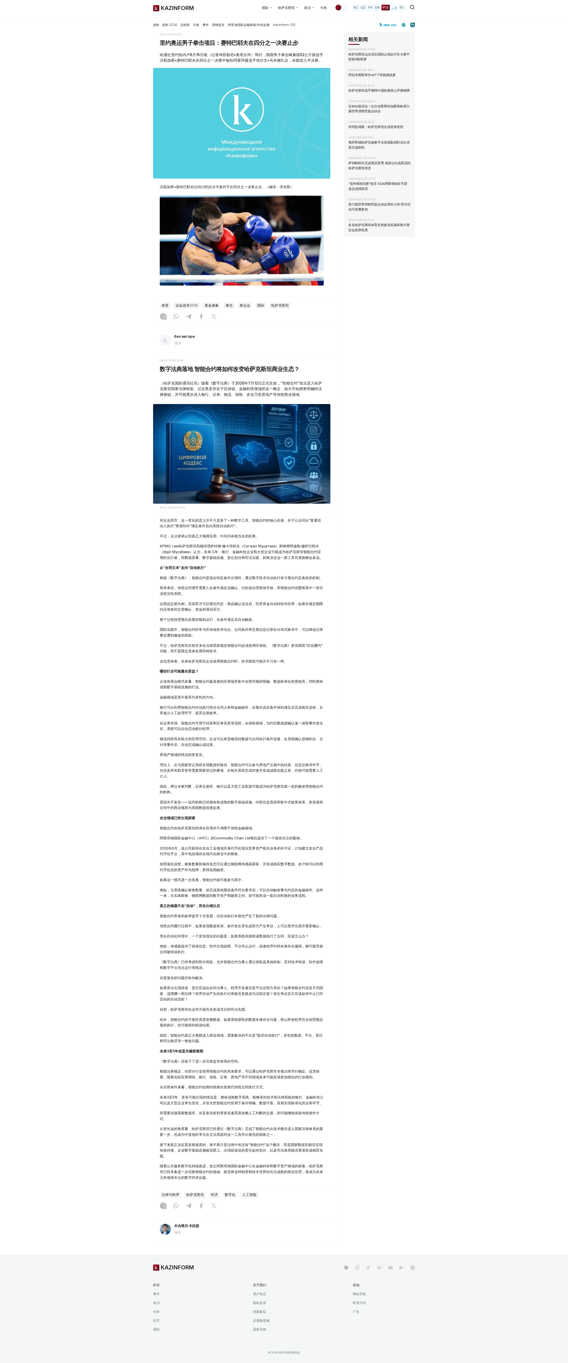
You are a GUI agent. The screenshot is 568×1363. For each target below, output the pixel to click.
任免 (196, 25)
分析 (323, 7)
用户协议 (259, 1294)
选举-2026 (169, 25)
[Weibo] (379, 1267)
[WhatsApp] (175, 316)
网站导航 (359, 1294)
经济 (214, 1195)
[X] (213, 316)
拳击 (229, 305)
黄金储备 (212, 305)
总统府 (185, 25)
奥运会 (245, 305)
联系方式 (359, 1303)
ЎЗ (401, 7)
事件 (206, 25)
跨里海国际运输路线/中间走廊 (249, 25)
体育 (165, 305)
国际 (260, 305)
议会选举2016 (187, 305)
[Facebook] (201, 316)
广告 (356, 1312)
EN (377, 7)
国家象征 (259, 1312)
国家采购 (259, 1329)
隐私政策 (259, 1303)
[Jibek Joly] (389, 25)
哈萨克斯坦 (280, 305)
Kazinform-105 (284, 25)
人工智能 (249, 1195)
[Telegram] (188, 316)
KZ (356, 7)
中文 (385, 7)
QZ (363, 7)
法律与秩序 (170, 1195)
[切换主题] (341, 7)
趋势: (156, 25)
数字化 (230, 1195)
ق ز (394, 7)
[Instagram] (163, 316)
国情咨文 (218, 25)
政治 (156, 1303)
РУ (370, 7)
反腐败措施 (261, 1320)
